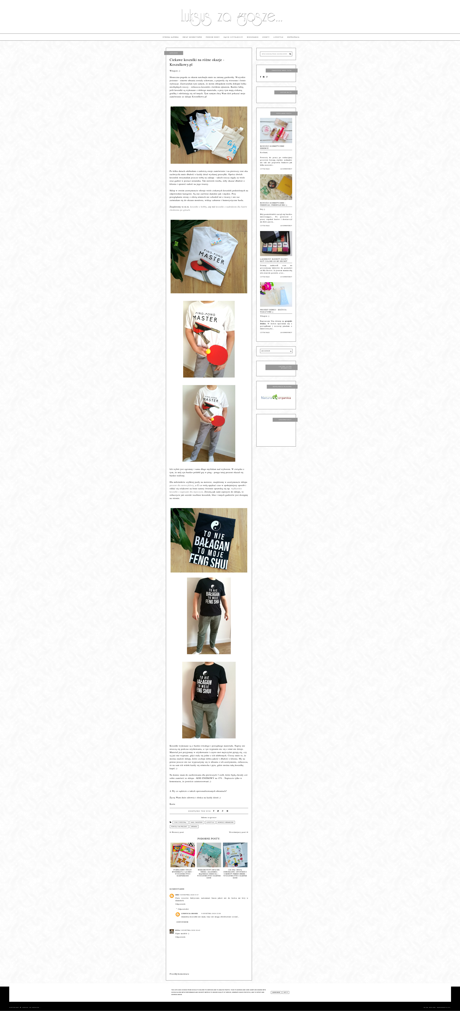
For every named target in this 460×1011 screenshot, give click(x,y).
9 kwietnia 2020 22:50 (211, 913)
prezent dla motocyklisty (182, 485)
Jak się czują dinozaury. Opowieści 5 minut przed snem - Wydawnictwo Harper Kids (235, 874)
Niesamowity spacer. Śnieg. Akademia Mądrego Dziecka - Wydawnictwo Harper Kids (209, 874)
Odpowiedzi (183, 909)
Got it (286, 992)
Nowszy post (177, 832)
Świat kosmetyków (192, 37)
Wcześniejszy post (237, 832)
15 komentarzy (286, 277)
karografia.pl (444, 1007)
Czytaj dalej (265, 169)
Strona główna (171, 37)
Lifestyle (278, 37)
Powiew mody (213, 37)
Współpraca (293, 37)
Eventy (266, 37)
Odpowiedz (180, 904)
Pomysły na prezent (179, 826)
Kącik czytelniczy (233, 37)
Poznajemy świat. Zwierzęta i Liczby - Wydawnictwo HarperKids (182, 873)
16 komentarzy (286, 169)
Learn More (276, 992)
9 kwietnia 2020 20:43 (190, 930)
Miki (177, 895)
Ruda (177, 930)
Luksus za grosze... (31, 1007)
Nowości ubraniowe (226, 822)
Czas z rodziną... (180, 822)
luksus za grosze (189, 913)
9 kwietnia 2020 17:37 (189, 895)
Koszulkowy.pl (199, 96)
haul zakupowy (197, 822)
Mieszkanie (253, 37)
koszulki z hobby (198, 206)
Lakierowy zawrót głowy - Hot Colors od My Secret (274, 260)
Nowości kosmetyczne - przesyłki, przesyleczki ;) (273, 204)
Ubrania (194, 826)
